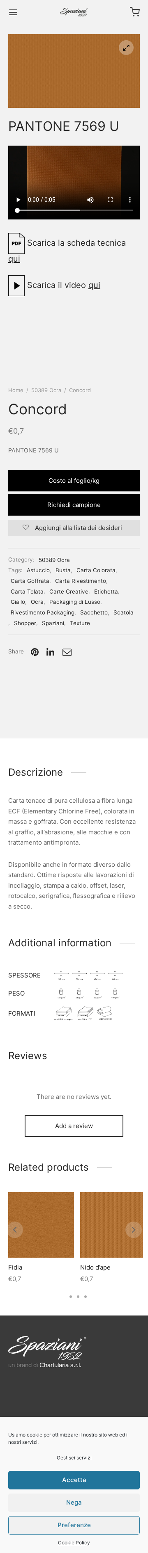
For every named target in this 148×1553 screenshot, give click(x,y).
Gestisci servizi (74, 1458)
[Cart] (135, 12)
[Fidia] (41, 1225)
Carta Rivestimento (80, 581)
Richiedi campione (74, 505)
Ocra (37, 601)
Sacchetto (94, 612)
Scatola (123, 612)
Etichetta (106, 591)
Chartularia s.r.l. (60, 1364)
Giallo (18, 601)
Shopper (25, 623)
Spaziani (53, 623)
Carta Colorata (96, 570)
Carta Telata (27, 591)
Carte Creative (68, 591)
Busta (63, 570)
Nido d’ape (95, 1267)
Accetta (74, 1480)
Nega (74, 1502)
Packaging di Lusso (74, 601)
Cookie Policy (74, 1542)
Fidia (15, 1267)
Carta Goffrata (30, 581)
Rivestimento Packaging (42, 612)
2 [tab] (70, 1296)
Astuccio (38, 570)
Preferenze (74, 1525)
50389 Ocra (46, 390)
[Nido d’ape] (113, 1225)
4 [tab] (85, 1296)
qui (14, 259)
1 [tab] (63, 1296)
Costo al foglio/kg (74, 480)
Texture (80, 623)
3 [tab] (78, 1296)
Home (15, 390)
